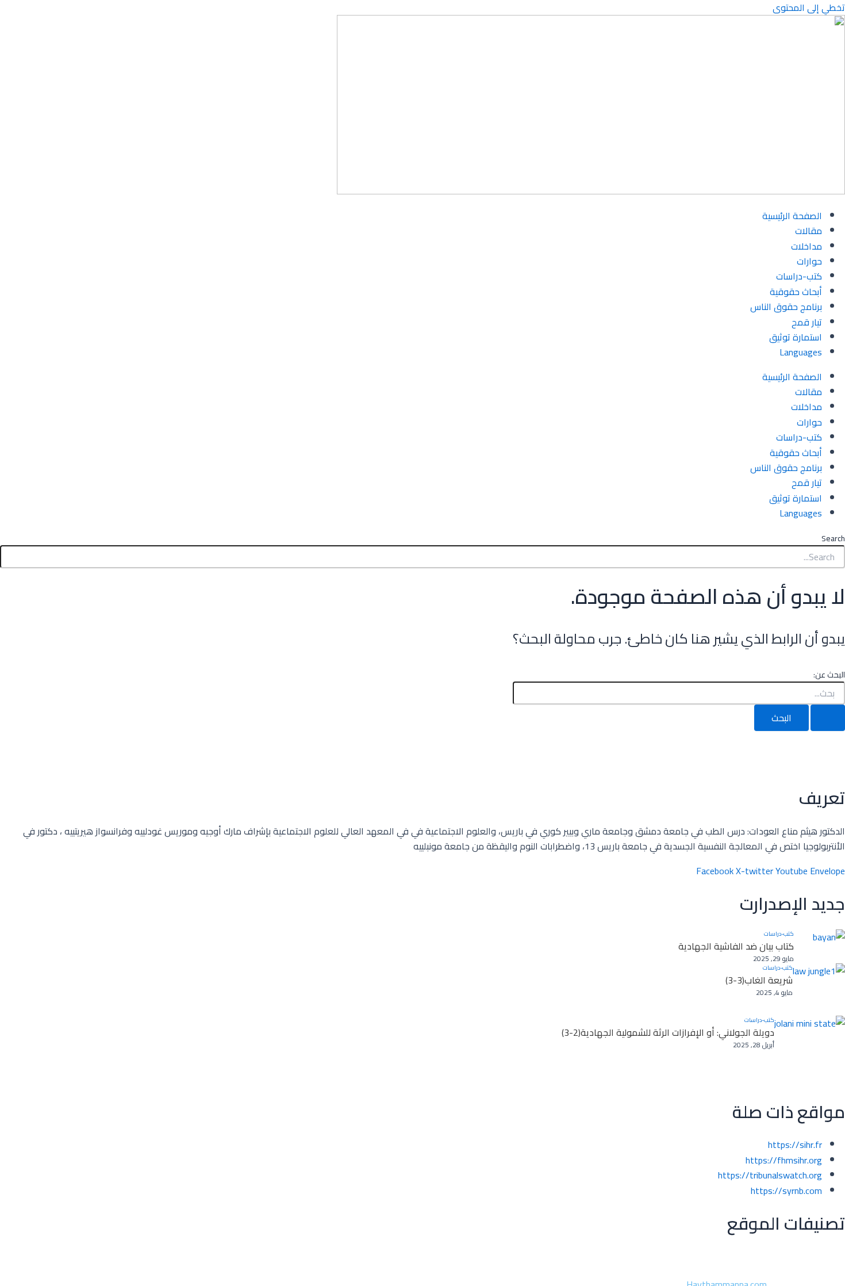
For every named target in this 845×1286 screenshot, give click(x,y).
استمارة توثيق (795, 337)
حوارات (809, 261)
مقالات (808, 230)
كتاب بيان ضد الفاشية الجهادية (736, 946)
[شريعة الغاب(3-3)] (819, 989)
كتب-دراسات (799, 276)
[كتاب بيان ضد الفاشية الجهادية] (819, 946)
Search (833, 538)
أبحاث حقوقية (796, 291)
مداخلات (806, 246)
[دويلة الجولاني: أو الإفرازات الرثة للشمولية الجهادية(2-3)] (809, 1051)
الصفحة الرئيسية (792, 215)
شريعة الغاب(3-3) (759, 980)
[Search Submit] (828, 718)
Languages (800, 352)
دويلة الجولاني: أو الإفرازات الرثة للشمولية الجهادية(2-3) (668, 1032)
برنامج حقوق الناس (786, 306)
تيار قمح (807, 322)
